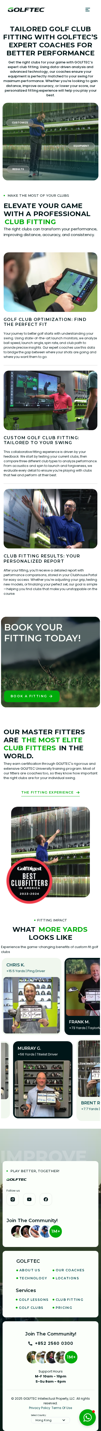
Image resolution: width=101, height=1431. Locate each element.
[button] (88, 9)
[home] (26, 9)
